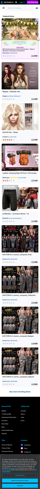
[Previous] (1, 38)
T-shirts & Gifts (6, 414)
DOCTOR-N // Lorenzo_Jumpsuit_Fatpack (18, 377)
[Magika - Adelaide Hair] (20, 75)
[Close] (37, 457)
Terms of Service (7, 445)
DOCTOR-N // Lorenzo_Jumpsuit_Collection (18, 295)
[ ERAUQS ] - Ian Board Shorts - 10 (15, 214)
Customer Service (7, 451)
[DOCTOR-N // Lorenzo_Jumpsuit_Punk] (20, 238)
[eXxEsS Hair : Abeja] (20, 116)
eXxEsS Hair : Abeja (10, 132)
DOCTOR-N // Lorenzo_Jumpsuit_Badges (18, 336)
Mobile (4, 411)
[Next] (38, 38)
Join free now (32, 2)
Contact (23, 411)
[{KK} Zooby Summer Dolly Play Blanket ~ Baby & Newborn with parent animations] (20, 31)
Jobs (22, 417)
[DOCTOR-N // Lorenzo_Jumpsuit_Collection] (20, 279)
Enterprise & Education (9, 417)
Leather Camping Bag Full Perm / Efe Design (19, 173)
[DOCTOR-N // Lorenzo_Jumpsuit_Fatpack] (20, 361)
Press (22, 420)
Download (5, 424)
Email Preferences (7, 430)
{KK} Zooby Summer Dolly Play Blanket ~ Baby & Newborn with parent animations (19, 50)
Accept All (20, 485)
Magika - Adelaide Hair (11, 92)
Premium (4, 420)
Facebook (27, 445)
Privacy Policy (6, 448)
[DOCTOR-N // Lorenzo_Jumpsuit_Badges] (20, 320)
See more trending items (20, 392)
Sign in (22, 2)
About (23, 414)
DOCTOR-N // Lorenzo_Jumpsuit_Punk (17, 255)
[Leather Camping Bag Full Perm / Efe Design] (20, 157)
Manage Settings (20, 475)
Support (4, 433)
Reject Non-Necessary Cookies (19, 480)
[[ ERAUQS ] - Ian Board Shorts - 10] (20, 198)
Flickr (25, 448)
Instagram (27, 452)
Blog (3, 427)
